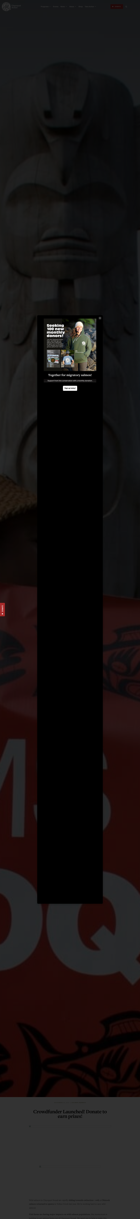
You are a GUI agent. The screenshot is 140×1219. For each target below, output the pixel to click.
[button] (100, 318)
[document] (70, 609)
